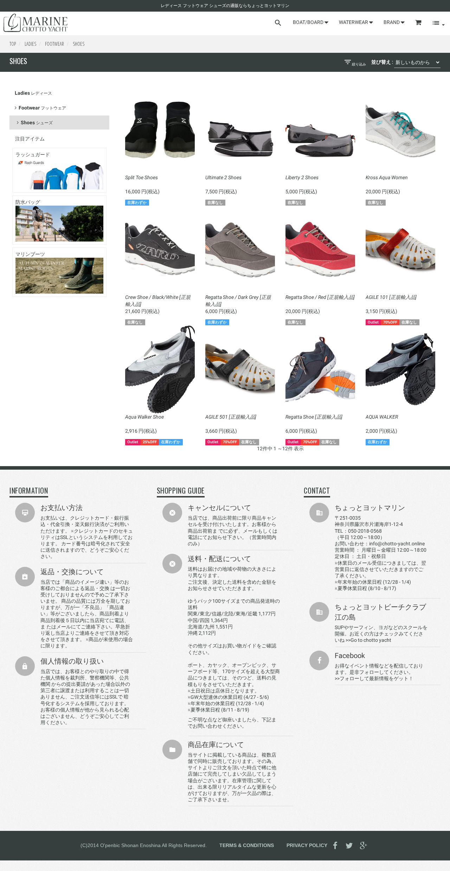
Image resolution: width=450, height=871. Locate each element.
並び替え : (382, 62)
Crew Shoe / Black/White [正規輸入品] (158, 300)
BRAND (392, 22)
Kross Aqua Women (387, 177)
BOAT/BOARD (308, 22)
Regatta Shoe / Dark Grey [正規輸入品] (238, 300)
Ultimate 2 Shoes (223, 177)
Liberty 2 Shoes (302, 177)
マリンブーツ (30, 254)
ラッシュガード (32, 154)
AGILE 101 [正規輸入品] (391, 297)
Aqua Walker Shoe (144, 417)
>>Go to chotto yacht (368, 640)
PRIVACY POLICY (307, 845)
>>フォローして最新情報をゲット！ (374, 678)
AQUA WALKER (382, 417)
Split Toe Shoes (141, 177)
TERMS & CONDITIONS (246, 845)
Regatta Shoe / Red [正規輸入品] (320, 297)
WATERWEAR (354, 22)
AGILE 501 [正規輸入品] (230, 417)
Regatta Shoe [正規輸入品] (313, 417)
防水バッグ (27, 202)
